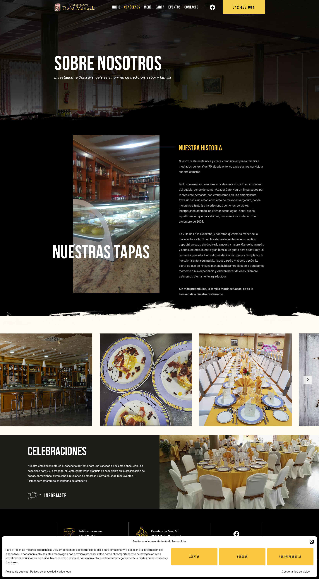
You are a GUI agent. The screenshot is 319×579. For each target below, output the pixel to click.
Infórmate (55, 495)
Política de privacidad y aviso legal (50, 571)
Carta (160, 7)
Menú (148, 7)
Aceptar (194, 556)
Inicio (116, 7)
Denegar (242, 556)
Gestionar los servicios (296, 571)
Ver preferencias (290, 556)
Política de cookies (17, 571)
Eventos (174, 7)
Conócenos (132, 7)
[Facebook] (212, 7)
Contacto (191, 7)
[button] (311, 542)
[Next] (307, 380)
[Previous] (11, 380)
